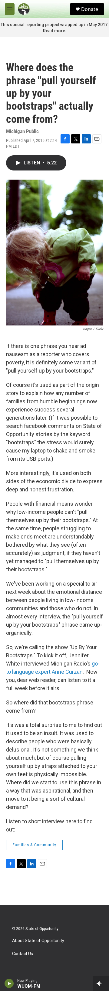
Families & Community (34, 844)
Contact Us (22, 953)
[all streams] (101, 983)
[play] (9, 983)
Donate (89, 9)
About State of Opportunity (38, 940)
